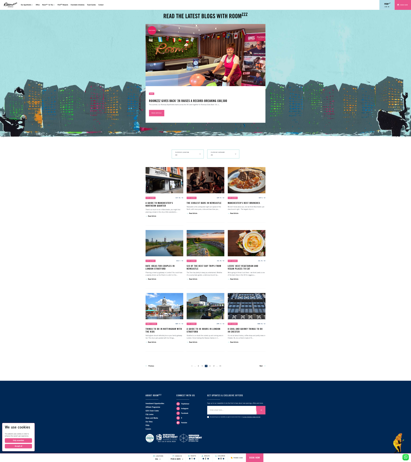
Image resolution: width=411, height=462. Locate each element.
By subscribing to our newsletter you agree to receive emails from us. (235, 417)
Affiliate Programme (153, 407)
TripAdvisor (185, 404)
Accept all (18, 446)
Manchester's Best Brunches (244, 203)
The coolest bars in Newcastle (204, 203)
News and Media (152, 418)
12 (214, 366)
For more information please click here (251, 417)
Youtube (184, 423)
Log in (387, 6)
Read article (157, 113)
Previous (151, 366)
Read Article (152, 216)
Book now (404, 5)
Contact (100, 5)
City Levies (149, 414)
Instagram (184, 408)
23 (220, 366)
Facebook (184, 413)
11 (210, 366)
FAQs (147, 425)
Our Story (149, 422)
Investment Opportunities (155, 403)
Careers (148, 429)
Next (261, 366)
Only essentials (18, 440)
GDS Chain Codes (152, 411)
